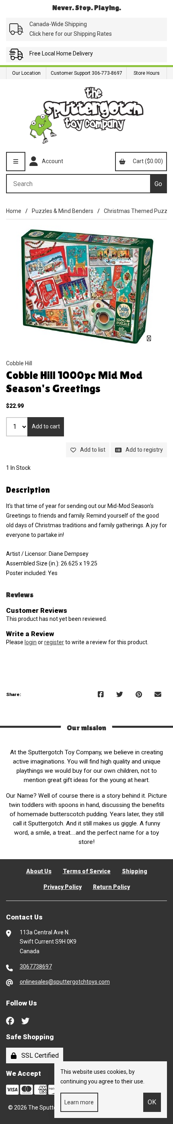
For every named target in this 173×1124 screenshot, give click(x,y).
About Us (38, 871)
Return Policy (111, 887)
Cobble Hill (19, 363)
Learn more (79, 1102)
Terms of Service (87, 871)
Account (51, 161)
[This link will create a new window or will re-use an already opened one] (101, 695)
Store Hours (147, 73)
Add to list (91, 449)
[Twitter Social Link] (25, 1020)
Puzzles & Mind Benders (62, 211)
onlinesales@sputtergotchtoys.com (65, 982)
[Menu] (15, 161)
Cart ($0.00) (146, 161)
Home (13, 211)
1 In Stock (18, 468)
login (31, 642)
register (54, 642)
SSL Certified (38, 1055)
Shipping (134, 871)
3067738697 (36, 966)
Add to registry (143, 449)
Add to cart (46, 426)
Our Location (26, 73)
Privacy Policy (62, 887)
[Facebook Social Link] (10, 1020)
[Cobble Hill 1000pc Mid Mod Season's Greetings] (86, 286)
